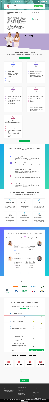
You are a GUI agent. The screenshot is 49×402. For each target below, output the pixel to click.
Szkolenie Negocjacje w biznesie (22, 389)
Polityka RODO (34, 393)
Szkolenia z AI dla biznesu (21, 391)
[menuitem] (11, 1)
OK (22, 400)
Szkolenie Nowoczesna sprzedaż (22, 387)
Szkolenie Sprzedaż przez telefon (22, 390)
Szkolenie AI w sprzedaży (21, 393)
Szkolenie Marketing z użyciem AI (22, 394)
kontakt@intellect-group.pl (36, 392)
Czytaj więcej (26, 400)
